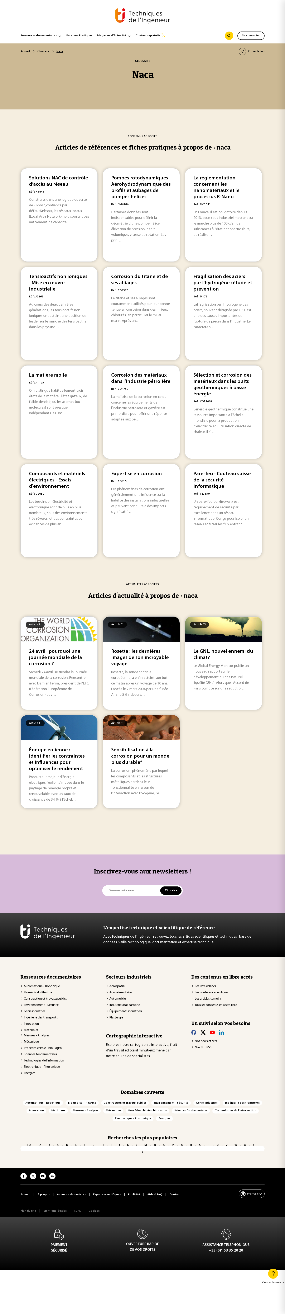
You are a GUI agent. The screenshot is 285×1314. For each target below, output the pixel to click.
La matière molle (48, 375)
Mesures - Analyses (36, 1035)
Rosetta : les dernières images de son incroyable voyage (140, 658)
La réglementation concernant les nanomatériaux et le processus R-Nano (216, 187)
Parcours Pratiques (79, 35)
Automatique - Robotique (42, 986)
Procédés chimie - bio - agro (43, 1048)
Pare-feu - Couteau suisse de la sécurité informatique (222, 480)
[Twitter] (203, 1032)
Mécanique (31, 1042)
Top (29, 1145)
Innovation (31, 1024)
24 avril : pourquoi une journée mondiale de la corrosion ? (55, 658)
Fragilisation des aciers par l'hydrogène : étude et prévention (222, 283)
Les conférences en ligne (211, 992)
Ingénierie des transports (41, 1017)
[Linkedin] (221, 1032)
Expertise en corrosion (136, 473)
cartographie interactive (149, 1045)
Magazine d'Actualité (111, 35)
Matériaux (31, 1030)
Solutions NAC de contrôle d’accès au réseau (58, 181)
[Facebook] (193, 1032)
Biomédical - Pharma (38, 992)
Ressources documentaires (38, 35)
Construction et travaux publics (45, 998)
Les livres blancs (205, 986)
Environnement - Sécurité (41, 1005)
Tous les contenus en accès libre (216, 1005)
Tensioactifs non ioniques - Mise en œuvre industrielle (58, 283)
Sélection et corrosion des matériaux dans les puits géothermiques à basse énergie (222, 385)
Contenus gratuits (148, 35)
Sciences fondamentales (40, 1054)
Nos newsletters (206, 1041)
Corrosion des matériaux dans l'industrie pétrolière (140, 378)
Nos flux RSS (203, 1047)
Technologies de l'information (44, 1060)
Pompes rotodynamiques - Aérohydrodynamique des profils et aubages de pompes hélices (141, 187)
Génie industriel (34, 1011)
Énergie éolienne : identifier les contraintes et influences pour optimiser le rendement (57, 759)
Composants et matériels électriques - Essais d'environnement (57, 480)
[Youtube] (212, 1032)
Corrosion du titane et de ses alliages (139, 280)
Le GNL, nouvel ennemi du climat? (223, 654)
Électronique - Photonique (42, 1067)
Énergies (29, 1073)
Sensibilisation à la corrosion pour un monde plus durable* (140, 756)
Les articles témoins (208, 998)
